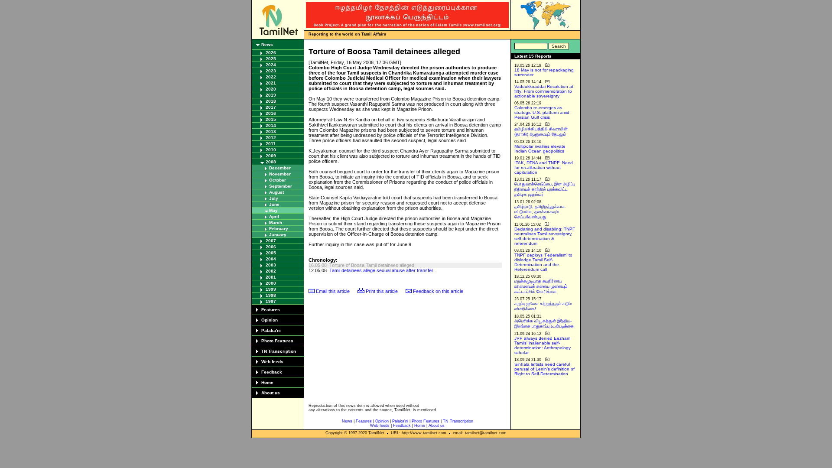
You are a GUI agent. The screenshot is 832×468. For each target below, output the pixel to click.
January (277, 234)
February (278, 228)
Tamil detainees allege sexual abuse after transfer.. (382, 270)
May (273, 210)
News (267, 44)
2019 (271, 95)
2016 (271, 113)
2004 (271, 259)
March (275, 222)
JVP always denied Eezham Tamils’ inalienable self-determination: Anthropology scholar (542, 345)
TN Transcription (278, 351)
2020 (271, 89)
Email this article (333, 291)
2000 (271, 283)
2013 (271, 131)
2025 (271, 58)
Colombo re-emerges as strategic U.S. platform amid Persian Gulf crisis (541, 112)
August (276, 192)
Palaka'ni (271, 330)
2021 (271, 83)
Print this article (382, 291)
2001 (271, 277)
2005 (271, 252)
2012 (271, 137)
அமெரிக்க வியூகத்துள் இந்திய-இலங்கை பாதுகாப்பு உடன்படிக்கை (544, 323)
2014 (271, 125)
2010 (271, 149)
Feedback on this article (438, 291)
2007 (271, 240)
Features (270, 309)
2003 (271, 265)
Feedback (271, 372)
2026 (271, 52)
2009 (271, 155)
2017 (271, 107)
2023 (271, 70)
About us (270, 392)
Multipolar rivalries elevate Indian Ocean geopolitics (540, 148)
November (280, 174)
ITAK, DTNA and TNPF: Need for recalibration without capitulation (543, 167)
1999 (271, 289)
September (280, 186)
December (280, 168)
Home (267, 382)
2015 (271, 119)
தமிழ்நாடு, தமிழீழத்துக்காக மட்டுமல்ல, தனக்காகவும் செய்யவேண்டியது (540, 211)
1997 (271, 301)
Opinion (269, 320)
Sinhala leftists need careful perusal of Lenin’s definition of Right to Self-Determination (544, 369)
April (274, 216)
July (273, 198)
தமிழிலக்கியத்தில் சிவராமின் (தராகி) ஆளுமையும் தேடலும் (541, 131)
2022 (271, 77)
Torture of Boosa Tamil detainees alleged (371, 265)
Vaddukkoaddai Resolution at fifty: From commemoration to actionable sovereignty (543, 91)
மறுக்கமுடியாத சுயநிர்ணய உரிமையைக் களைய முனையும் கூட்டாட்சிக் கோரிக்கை (540, 286)
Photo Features (277, 340)
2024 (271, 64)
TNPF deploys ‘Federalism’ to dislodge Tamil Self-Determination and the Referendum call (543, 262)
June (274, 204)
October (277, 180)
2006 (271, 246)
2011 (271, 143)
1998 (271, 295)
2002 (271, 271)
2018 (271, 101)
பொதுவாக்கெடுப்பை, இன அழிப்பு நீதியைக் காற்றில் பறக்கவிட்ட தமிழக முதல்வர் (544, 189)
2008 (271, 161)
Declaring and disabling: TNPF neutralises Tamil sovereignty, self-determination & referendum (544, 236)
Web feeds (272, 361)
